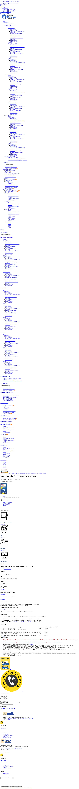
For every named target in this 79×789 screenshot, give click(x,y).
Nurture (13, 195)
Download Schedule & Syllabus (11, 186)
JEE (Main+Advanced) (5, 424)
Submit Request (4, 706)
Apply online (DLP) (5, 13)
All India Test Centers (5, 415)
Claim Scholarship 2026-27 (10, 168)
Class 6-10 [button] (7, 221)
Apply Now (2, 636)
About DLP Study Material (10, 174)
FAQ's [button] (6, 181)
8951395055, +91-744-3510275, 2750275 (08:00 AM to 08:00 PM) (20, 718)
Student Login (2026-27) (10, 179)
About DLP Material (8, 502)
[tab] (39, 709)
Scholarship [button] (5, 162)
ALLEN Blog (5, 736)
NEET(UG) (2, 331)
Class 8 (9, 225)
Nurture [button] (11, 27)
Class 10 (9, 227)
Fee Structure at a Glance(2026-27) (10, 171)
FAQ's (5, 505)
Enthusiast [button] (12, 43)
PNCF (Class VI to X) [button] (9, 156)
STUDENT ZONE (4, 403)
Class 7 (9, 224)
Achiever (11, 218)
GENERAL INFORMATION (6, 392)
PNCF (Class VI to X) (5, 376)
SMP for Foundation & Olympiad (17, 157)
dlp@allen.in (4, 4)
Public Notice (28, 787)
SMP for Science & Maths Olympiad (17, 160)
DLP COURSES (3, 232)
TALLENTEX (6, 773)
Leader (11, 200)
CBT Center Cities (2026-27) (11, 191)
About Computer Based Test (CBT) (12, 173)
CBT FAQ (10, 183)
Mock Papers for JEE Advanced (9, 10)
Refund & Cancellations (20, 787)
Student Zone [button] (5, 178)
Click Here (2, 524)
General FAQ (10, 182)
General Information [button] (7, 169)
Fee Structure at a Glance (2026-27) (10, 395)
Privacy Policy (3, 787)
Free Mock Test (5, 8)
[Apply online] (5, 669)
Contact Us (3, 5)
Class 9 (9, 226)
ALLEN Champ (6, 774)
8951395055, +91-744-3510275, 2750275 (9, 1)
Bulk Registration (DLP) (6, 12)
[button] (18, 1)
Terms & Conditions (11, 787)
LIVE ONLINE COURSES (6, 421)
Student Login (6, 734)
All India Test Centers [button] (7, 189)
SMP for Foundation (14, 158)
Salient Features (7, 503)
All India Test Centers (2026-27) (11, 190)
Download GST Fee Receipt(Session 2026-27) (11, 188)
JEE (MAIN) (3, 287)
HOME (2, 229)
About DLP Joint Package (10, 177)
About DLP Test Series (9, 176)
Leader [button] (11, 59)
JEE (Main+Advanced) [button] (10, 25)
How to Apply (8, 172)
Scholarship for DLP (9, 165)
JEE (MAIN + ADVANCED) (6, 237)
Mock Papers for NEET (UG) (9, 9)
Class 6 (9, 222)
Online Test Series (13, 41)
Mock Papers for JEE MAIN (8, 11)
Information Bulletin (7, 737)
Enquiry (3, 7)
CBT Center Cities (7, 569)
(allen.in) (31, 644)
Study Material (13, 30)
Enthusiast (13, 198)
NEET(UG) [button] (7, 115)
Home (4, 21)
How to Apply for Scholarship (11, 167)
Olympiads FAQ (11, 184)
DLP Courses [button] (5, 22)
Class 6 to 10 (3, 460)
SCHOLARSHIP (4, 383)
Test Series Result (8, 180)
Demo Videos (3, 609)
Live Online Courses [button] (7, 192)
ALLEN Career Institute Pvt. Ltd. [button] (7, 708)
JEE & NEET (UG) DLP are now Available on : (27, 473)
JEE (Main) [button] (7, 73)
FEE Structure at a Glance (8, 735)
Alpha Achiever (11, 220)
